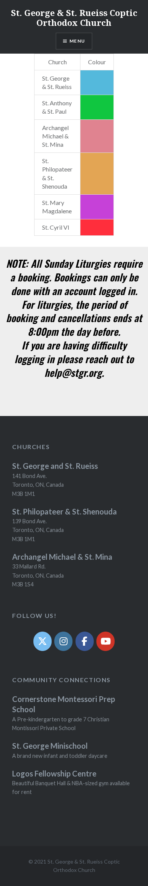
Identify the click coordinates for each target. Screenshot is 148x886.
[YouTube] (105, 641)
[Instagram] (63, 641)
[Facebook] (85, 641)
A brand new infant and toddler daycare (59, 756)
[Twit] (42, 641)
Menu (77, 41)
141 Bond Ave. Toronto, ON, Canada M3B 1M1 (38, 485)
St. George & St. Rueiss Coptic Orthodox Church (74, 17)
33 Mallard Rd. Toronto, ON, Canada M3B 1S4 (38, 575)
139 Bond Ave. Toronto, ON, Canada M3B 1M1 (38, 530)
